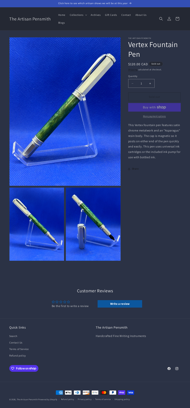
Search (13, 336)
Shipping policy (122, 399)
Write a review (120, 304)
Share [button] (135, 168)
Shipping (133, 69)
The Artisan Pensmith (27, 399)
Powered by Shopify (47, 399)
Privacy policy (84, 399)
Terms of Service (19, 349)
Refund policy (17, 355)
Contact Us (15, 342)
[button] (78, 15)
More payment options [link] (154, 116)
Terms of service (103, 399)
